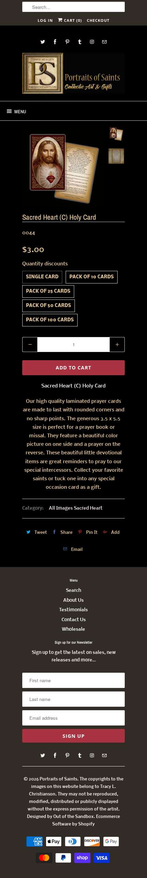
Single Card (42, 277)
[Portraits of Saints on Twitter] (42, 41)
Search (73, 590)
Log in (45, 20)
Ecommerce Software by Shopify (86, 820)
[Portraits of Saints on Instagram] (92, 41)
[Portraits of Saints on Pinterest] (67, 41)
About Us (73, 600)
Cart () (72, 20)
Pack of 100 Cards (50, 320)
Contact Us (74, 620)
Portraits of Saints (58, 779)
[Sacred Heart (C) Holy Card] (63, 167)
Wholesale (73, 629)
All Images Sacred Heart (76, 508)
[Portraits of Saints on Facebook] (55, 41)
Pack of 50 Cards (48, 305)
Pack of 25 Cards (48, 291)
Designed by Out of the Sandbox (60, 817)
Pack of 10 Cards (91, 277)
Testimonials (73, 610)
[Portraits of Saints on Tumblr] (79, 41)
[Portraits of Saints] (73, 74)
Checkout (98, 20)
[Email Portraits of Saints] (104, 41)
